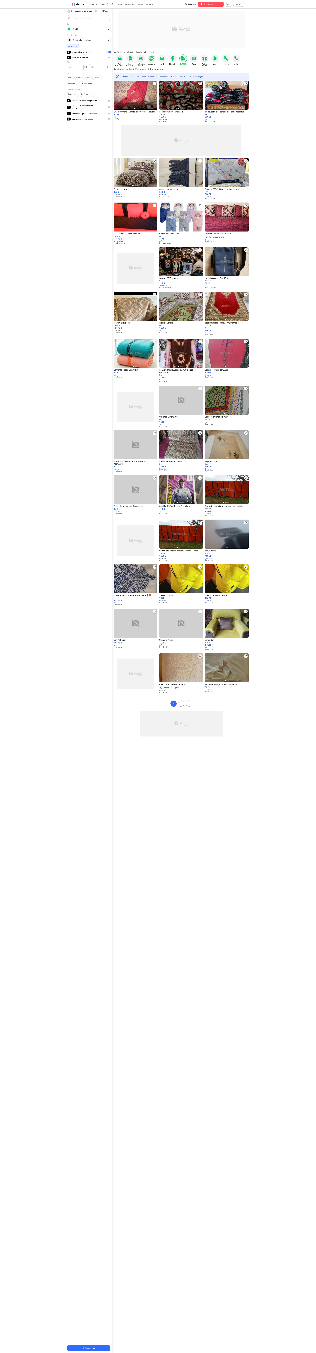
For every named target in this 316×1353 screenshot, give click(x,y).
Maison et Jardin (141, 52)
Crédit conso (129, 4)
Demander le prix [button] (216, 237)
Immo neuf (104, 4)
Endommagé (73, 84)
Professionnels (87, 94)
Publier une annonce (212, 4)
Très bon (79, 78)
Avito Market (128, 52)
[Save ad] (154, 83)
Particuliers (72, 94)
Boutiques (140, 4)
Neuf (70, 78)
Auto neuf (93, 4)
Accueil (119, 52)
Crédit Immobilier (116, 4)
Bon (88, 78)
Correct (97, 78)
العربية (238, 4)
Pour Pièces (87, 84)
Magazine (149, 4)
